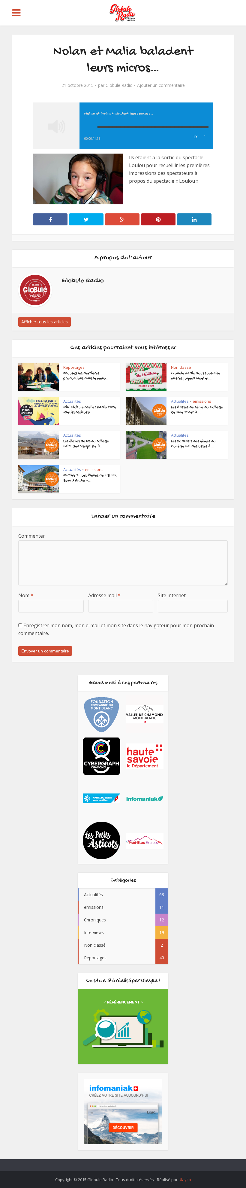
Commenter (31, 536)
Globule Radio (119, 85)
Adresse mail (104, 595)
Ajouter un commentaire (161, 85)
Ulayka (184, 1179)
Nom (25, 595)
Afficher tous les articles (44, 322)
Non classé (181, 367)
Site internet (172, 595)
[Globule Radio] (123, 15)
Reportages (74, 367)
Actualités (72, 401)
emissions (202, 401)
